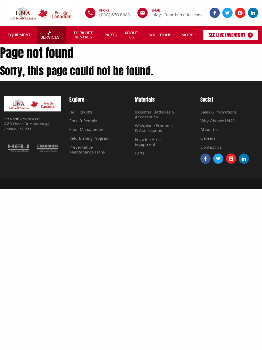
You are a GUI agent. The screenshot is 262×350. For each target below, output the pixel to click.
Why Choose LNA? (217, 120)
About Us (209, 129)
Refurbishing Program (89, 138)
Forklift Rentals (83, 120)
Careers (207, 138)
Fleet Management (87, 129)
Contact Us (211, 147)
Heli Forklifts (81, 112)
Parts (140, 153)
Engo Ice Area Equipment (148, 142)
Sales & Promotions (218, 112)
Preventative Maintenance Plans (87, 150)
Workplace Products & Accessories (154, 128)
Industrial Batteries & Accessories (155, 114)
